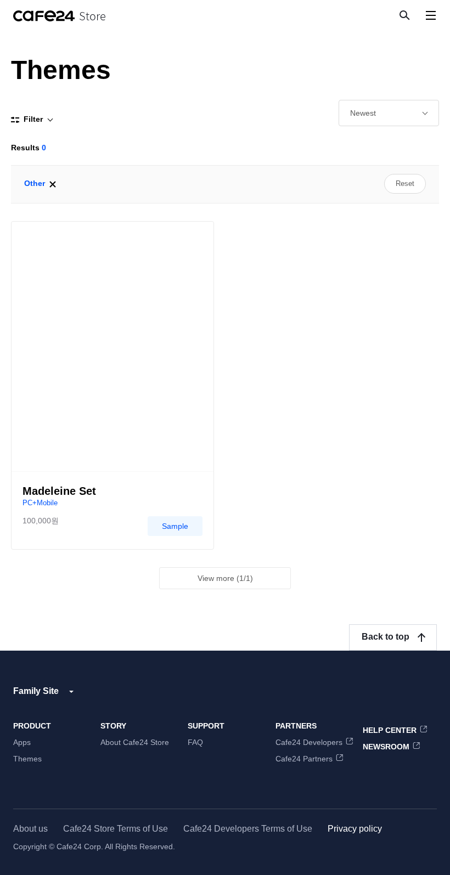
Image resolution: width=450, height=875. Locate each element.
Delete (52, 184)
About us (30, 828)
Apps (22, 742)
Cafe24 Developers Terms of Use (247, 828)
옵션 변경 (388, 113)
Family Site (36, 691)
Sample (175, 526)
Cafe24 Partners (304, 758)
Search (403, 14)
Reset (405, 183)
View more (225, 578)
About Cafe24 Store (134, 742)
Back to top (385, 636)
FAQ (195, 742)
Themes (27, 758)
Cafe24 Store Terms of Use (115, 828)
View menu (430, 15)
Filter (33, 119)
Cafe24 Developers (308, 742)
